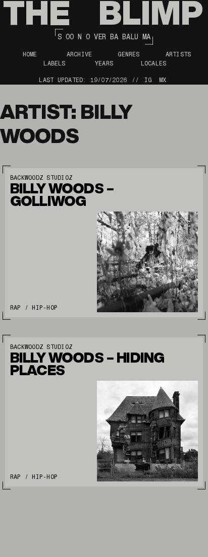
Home (30, 54)
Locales (154, 63)
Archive (79, 54)
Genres (128, 54)
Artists (178, 54)
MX (162, 80)
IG (147, 80)
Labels (54, 63)
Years (104, 63)
